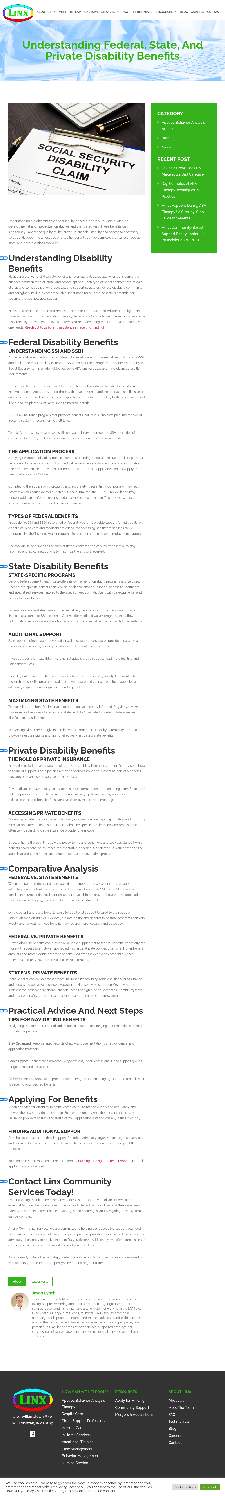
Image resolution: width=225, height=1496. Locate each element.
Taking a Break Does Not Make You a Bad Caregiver (183, 171)
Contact (214, 11)
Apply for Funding (130, 1400)
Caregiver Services (99, 11)
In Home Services (76, 1435)
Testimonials (141, 11)
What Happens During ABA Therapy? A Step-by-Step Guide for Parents (184, 211)
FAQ (125, 11)
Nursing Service (75, 1463)
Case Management (77, 1449)
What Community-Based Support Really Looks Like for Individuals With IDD (183, 233)
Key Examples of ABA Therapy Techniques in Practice (180, 190)
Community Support (132, 1407)
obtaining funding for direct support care (105, 1161)
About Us (44, 11)
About (17, 1281)
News (166, 147)
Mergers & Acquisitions (134, 1414)
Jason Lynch (44, 1293)
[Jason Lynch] (20, 1301)
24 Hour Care (72, 1428)
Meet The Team (70, 11)
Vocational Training (78, 1442)
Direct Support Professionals (85, 1421)
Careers (197, 11)
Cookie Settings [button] (185, 1487)
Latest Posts (39, 1281)
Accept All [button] (210, 1487)
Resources (164, 11)
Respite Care (72, 1414)
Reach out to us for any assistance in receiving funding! (64, 327)
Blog (184, 11)
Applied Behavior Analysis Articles (183, 125)
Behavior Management (80, 1456)
